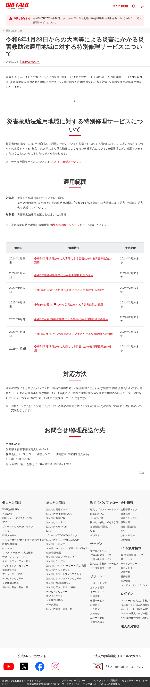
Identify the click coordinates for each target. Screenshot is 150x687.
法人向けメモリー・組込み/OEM (62, 539)
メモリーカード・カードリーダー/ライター (24, 539)
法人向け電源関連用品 (58, 583)
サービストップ (98, 550)
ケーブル (7, 548)
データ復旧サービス (100, 568)
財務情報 (125, 576)
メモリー (7, 531)
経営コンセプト (129, 518)
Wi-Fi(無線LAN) (10, 509)
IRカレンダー (128, 568)
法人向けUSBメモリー (58, 544)
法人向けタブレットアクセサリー (63, 578)
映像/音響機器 (9, 544)
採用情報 (125, 539)
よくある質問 (97, 587)
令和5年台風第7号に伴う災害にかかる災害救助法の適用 (68, 304)
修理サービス (97, 600)
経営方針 (125, 572)
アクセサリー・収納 (12, 574)
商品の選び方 (97, 513)
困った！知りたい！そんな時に (105, 522)
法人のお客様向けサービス (104, 563)
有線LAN (7, 513)
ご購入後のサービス (100, 559)
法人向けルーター (55, 522)
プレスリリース (129, 535)
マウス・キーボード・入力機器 (17, 552)
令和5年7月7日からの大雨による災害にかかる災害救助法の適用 (73, 334)
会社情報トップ (129, 509)
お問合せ (95, 604)
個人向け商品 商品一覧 (15, 587)
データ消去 (52, 604)
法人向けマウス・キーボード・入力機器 (66, 565)
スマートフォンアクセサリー (17, 561)
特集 (92, 531)
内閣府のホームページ (65, 225)
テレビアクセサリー (12, 578)
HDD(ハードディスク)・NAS (17, 518)
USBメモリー (9, 535)
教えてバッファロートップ (104, 509)
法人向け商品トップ (56, 509)
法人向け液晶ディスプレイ (60, 557)
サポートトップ (98, 583)
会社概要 (125, 513)
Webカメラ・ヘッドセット (15, 557)
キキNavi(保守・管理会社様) (135, 617)
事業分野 (125, 522)
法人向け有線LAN (55, 518)
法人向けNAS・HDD (56, 526)
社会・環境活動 (128, 526)
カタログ (95, 609)
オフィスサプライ (55, 595)
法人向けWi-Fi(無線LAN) (59, 513)
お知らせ (95, 613)
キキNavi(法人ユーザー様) (134, 613)
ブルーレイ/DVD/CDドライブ (17, 526)
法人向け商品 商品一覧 (59, 608)
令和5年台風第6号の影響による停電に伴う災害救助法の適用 (71, 319)
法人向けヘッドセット (58, 569)
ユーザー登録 (97, 617)
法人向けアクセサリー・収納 (61, 587)
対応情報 (95, 596)
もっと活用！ (96, 518)
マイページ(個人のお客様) (134, 600)
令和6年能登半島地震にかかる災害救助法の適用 (63, 275)
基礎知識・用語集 (99, 526)
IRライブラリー (129, 563)
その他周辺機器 (10, 583)
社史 (123, 531)
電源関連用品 (9, 569)
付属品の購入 (97, 622)
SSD (4, 522)
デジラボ (95, 535)
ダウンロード (97, 592)
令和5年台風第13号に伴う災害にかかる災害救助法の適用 (69, 290)
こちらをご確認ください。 (65, 161)
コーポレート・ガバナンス (134, 585)
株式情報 (125, 580)
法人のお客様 (130, 626)
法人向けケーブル (55, 561)
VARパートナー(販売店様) (134, 609)
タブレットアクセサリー (15, 565)
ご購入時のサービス (100, 555)
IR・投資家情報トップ (132, 555)
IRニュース (126, 559)
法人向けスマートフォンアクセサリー (66, 574)
